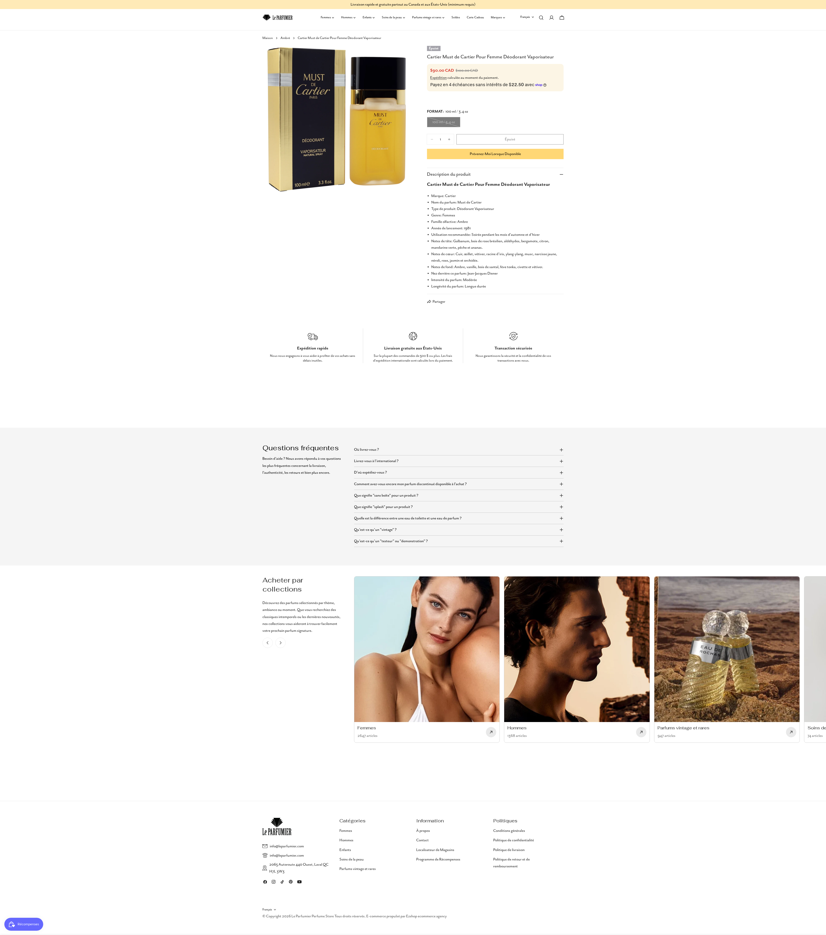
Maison (267, 38)
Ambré (285, 38)
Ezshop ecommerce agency (426, 916)
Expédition (438, 78)
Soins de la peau (351, 859)
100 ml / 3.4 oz (446, 123)
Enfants (345, 850)
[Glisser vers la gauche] (267, 643)
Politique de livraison (509, 850)
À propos (423, 831)
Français (525, 17)
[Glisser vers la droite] (280, 643)
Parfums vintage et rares (357, 869)
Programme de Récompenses (438, 859)
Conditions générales (509, 831)
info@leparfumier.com (287, 846)
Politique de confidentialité (513, 840)
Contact (422, 840)
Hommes (346, 840)
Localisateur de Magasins (435, 850)
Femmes (345, 831)
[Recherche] (541, 17)
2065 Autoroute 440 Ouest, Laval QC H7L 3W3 (298, 868)
